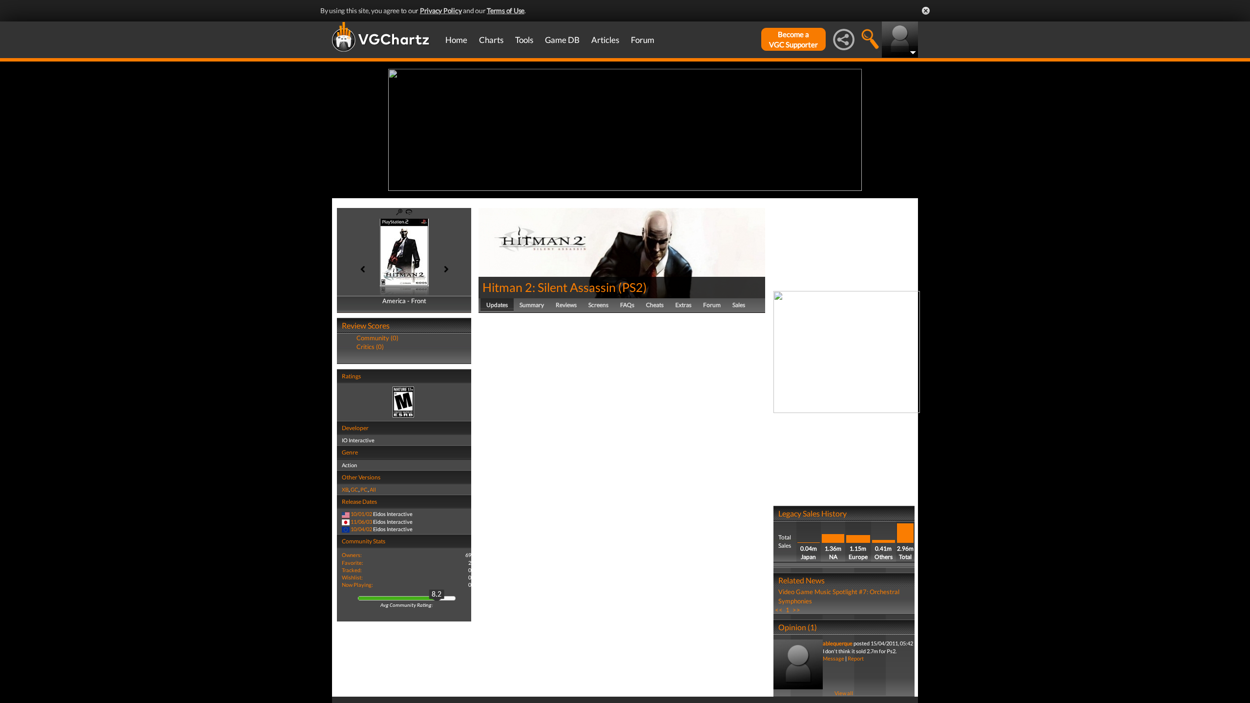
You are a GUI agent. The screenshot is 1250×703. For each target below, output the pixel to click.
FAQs (627, 305)
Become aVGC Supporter (793, 39)
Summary (532, 305)
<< (778, 610)
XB (345, 489)
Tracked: (352, 570)
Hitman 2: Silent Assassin (549, 287)
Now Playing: (357, 584)
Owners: (352, 555)
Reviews (566, 305)
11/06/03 (361, 521)
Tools (524, 40)
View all (843, 693)
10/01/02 (361, 514)
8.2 (436, 595)
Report (856, 658)
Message (833, 658)
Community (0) (377, 338)
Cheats (655, 305)
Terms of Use (505, 10)
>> (796, 610)
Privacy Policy (441, 10)
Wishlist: (352, 577)
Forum (642, 40)
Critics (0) (370, 347)
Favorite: (352, 562)
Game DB (562, 40)
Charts (491, 40)
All (373, 489)
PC (364, 489)
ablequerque (838, 643)
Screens (598, 305)
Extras (683, 305)
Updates (497, 305)
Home (456, 40)
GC (354, 489)
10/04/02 (361, 529)
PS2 (632, 287)
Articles (605, 40)
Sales (738, 305)
